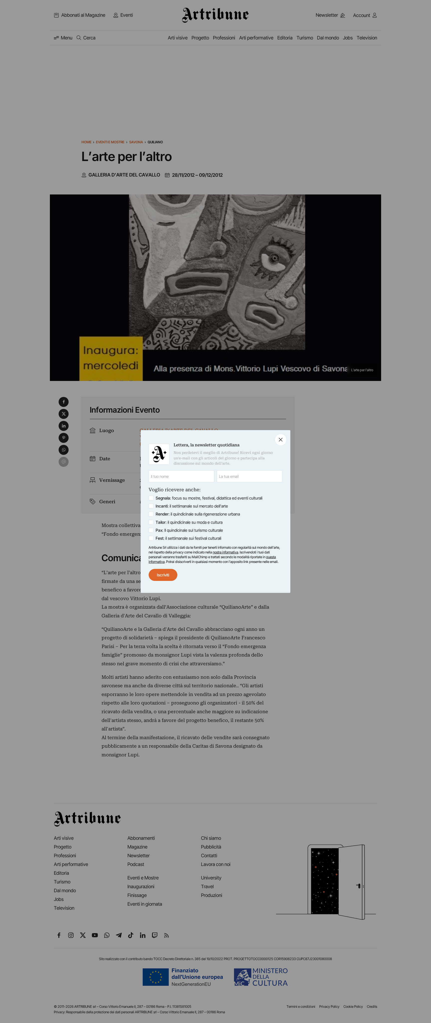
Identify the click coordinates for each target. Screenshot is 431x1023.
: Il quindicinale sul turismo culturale (189, 530)
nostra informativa (225, 552)
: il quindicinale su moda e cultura (189, 522)
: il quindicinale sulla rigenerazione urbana (198, 514)
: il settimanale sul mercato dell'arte (192, 506)
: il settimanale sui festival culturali (188, 538)
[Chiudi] (280, 439)
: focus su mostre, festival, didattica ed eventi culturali (209, 498)
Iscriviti (163, 574)
